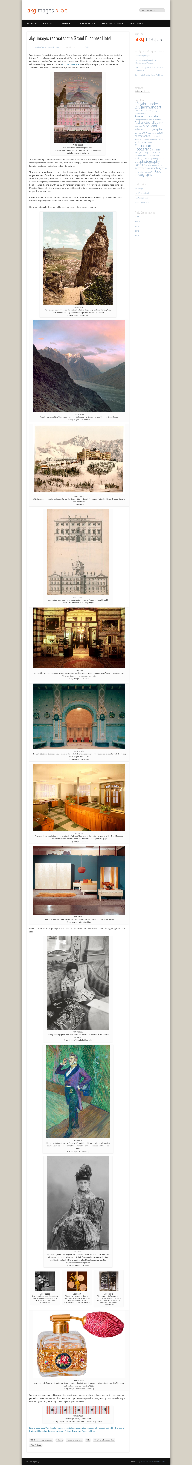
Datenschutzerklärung (112, 23)
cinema (60, 1440)
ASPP (137, 217)
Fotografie (143, 149)
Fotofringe (139, 188)
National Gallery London (148, 157)
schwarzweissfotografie (151, 168)
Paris (160, 159)
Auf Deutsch (48, 23)
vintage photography (148, 173)
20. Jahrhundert (148, 107)
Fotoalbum (143, 145)
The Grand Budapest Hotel (105, 1440)
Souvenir (138, 172)
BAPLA (137, 221)
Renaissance (157, 165)
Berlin (160, 122)
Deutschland (154, 136)
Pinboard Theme (147, 1461)
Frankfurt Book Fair (142, 193)
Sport (143, 172)
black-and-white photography (42, 1440)
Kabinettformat (140, 156)
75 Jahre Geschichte (86, 23)
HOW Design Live (141, 198)
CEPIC (137, 231)
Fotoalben (145, 142)
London (150, 156)
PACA (137, 235)
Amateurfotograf (140, 113)
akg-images (155, 111)
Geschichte (156, 150)
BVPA (137, 226)
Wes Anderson (36, 1445)
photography (150, 161)
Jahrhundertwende (154, 153)
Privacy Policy (136, 23)
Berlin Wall (138, 126)
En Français (66, 23)
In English (32, 23)
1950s (148, 111)
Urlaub (148, 172)
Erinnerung (155, 139)
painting (154, 159)
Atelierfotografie (145, 122)
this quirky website (70, 64)
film (88, 1440)
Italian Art (143, 153)
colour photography (75, 1440)
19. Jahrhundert (147, 103)
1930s (137, 110)
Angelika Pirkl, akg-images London (47, 47)
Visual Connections (142, 202)
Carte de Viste (143, 132)
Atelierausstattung (155, 120)
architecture (144, 120)
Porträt (139, 165)
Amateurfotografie (146, 116)
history (137, 153)
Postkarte (148, 165)
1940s (143, 110)
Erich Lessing (146, 139)
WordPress (161, 1461)
